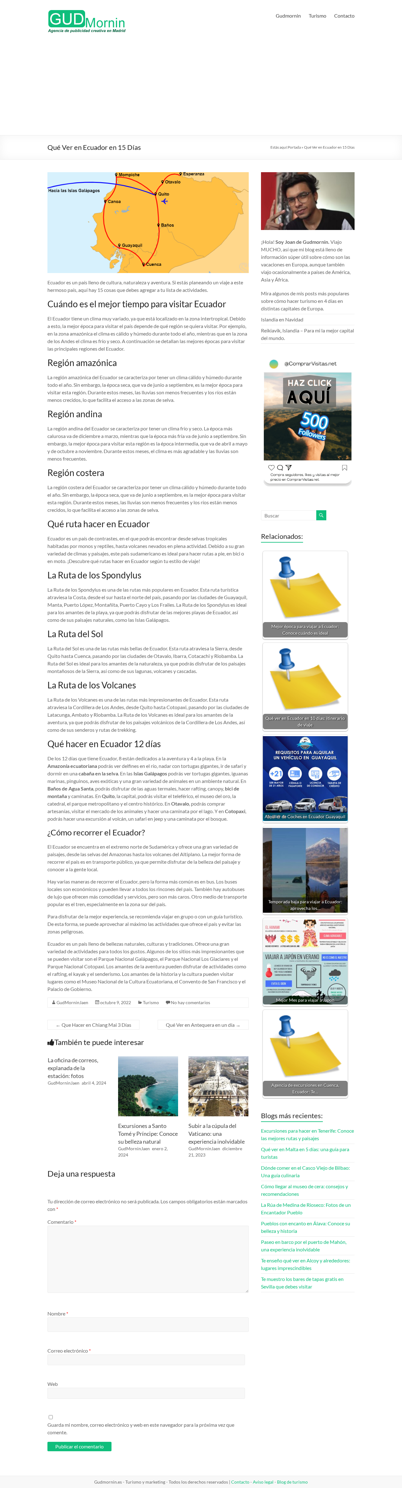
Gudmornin (288, 16)
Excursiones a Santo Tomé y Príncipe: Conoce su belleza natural (148, 1133)
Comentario (61, 1222)
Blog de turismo (292, 1482)
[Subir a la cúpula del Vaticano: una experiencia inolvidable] (218, 1059)
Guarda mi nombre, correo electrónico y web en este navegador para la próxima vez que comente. (140, 1428)
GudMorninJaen (72, 1002)
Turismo (317, 16)
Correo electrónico (69, 1351)
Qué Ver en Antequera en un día (203, 1025)
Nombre (57, 1313)
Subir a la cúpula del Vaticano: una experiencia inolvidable (216, 1133)
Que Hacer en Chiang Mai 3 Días (93, 1025)
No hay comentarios (190, 1002)
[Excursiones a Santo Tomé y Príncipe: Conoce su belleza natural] (148, 1059)
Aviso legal (263, 1482)
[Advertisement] (201, 88)
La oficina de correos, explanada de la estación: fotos (73, 1068)
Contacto (344, 16)
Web (52, 1384)
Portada (294, 147)
